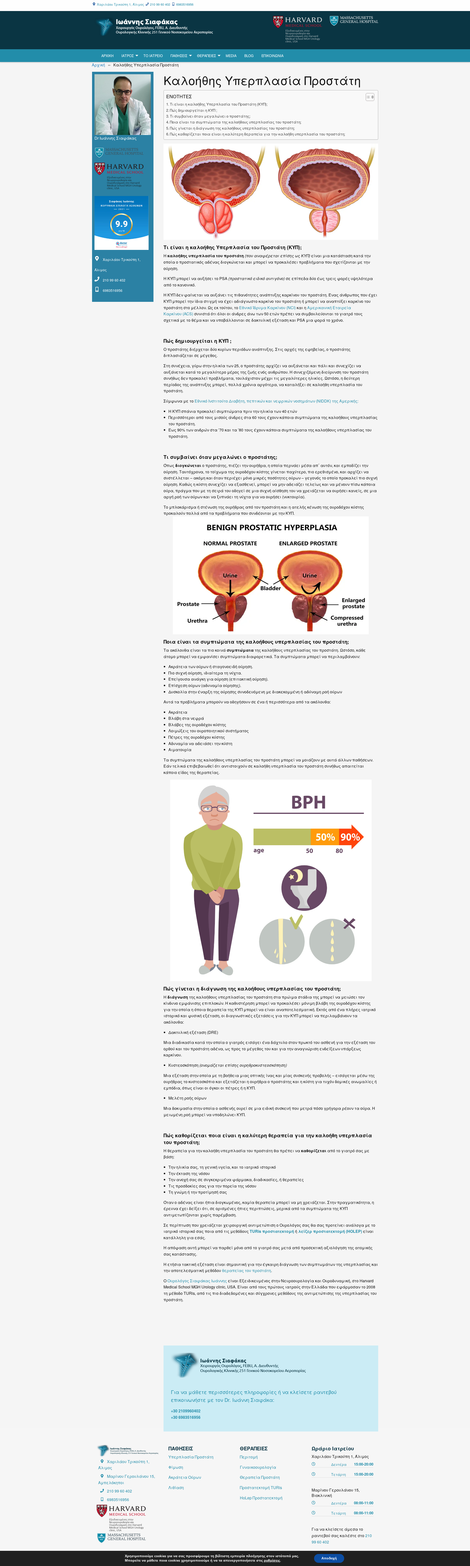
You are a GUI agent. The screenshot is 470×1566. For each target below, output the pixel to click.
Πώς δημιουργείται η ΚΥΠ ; (193, 110)
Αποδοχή (329, 1558)
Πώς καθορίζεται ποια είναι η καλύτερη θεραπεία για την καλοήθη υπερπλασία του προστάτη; (257, 133)
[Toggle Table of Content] (367, 97)
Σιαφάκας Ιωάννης (208, 1281)
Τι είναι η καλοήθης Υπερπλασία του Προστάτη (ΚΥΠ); (219, 104)
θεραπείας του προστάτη (246, 1270)
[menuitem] (107, 55)
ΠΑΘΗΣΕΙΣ (179, 55)
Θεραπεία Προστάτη (260, 1477)
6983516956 (184, 4)
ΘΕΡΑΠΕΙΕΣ (206, 55)
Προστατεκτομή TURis (261, 1487)
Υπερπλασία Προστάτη (190, 1457)
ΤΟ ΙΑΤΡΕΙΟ (153, 55)
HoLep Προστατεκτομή (261, 1498)
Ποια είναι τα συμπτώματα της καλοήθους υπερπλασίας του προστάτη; (235, 121)
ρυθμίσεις (272, 1560)
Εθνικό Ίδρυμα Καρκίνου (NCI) (268, 307)
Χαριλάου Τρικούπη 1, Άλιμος (120, 4)
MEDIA (231, 55)
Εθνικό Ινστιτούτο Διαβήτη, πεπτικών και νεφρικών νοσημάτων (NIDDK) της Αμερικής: (276, 401)
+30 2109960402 (185, 1411)
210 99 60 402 (160, 4)
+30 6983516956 (185, 1417)
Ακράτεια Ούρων (184, 1477)
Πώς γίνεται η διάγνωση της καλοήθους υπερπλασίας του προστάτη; (232, 128)
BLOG (249, 55)
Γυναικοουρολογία (258, 1467)
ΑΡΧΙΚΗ (107, 55)
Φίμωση (175, 1467)
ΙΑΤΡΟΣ (127, 55)
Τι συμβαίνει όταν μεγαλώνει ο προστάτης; (210, 116)
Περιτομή (249, 1457)
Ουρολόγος (178, 1281)
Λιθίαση (176, 1487)
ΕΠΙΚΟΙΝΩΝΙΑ (272, 55)
